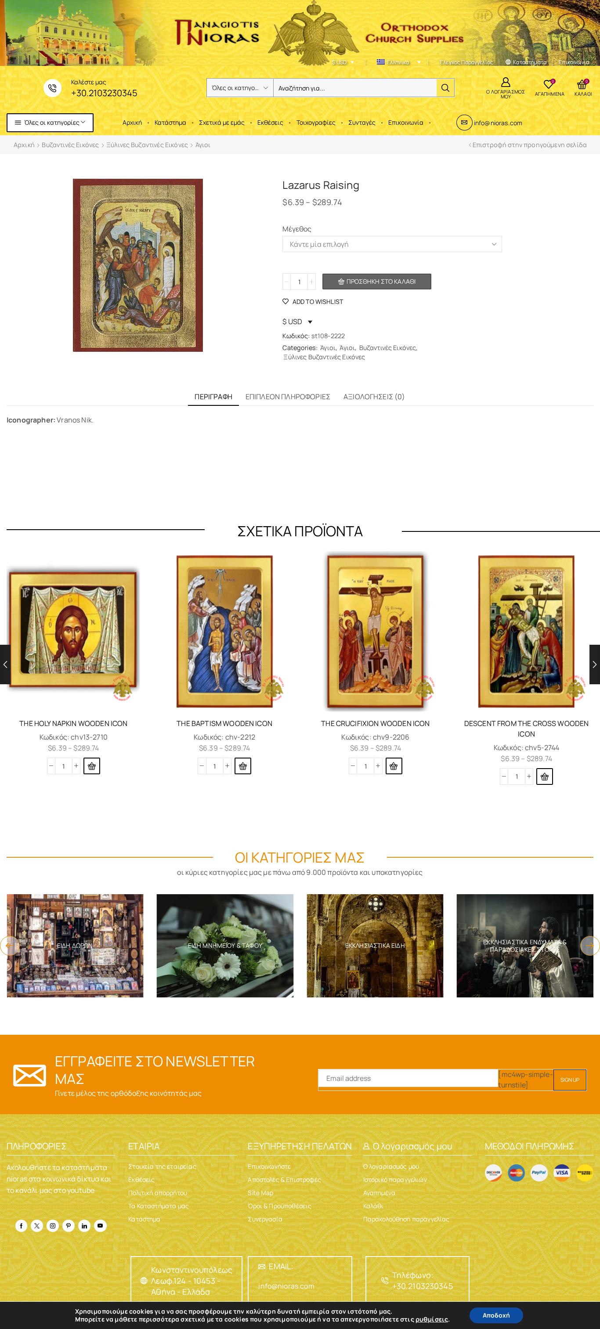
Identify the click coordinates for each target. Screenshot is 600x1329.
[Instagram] (53, 1226)
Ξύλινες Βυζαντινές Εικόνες (147, 145)
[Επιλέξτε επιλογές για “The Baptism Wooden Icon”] (243, 766)
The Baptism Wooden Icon (224, 723)
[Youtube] (100, 1226)
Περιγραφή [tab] (213, 396)
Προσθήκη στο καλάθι (381, 281)
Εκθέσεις (270, 122)
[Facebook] (21, 1226)
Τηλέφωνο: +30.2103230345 (422, 1280)
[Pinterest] (68, 1226)
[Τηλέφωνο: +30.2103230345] (385, 1280)
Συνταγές (362, 122)
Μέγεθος (296, 229)
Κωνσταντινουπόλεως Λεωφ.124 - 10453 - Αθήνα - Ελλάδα (191, 1280)
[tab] (213, 397)
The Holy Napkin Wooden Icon (73, 723)
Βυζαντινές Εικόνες (70, 145)
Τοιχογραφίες (316, 122)
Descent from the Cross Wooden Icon (526, 729)
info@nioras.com (498, 123)
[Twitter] (37, 1226)
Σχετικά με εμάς (222, 122)
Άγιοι (203, 145)
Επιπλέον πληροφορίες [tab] (288, 396)
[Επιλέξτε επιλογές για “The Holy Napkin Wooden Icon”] (91, 766)
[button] (10, 946)
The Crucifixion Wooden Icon (375, 723)
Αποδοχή (496, 1315)
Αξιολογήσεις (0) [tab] (374, 396)
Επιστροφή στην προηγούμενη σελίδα (530, 145)
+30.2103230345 (104, 93)
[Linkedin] (84, 1226)
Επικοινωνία (405, 122)
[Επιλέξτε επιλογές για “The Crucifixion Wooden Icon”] (394, 766)
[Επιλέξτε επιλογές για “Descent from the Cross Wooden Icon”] (544, 776)
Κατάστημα (170, 122)
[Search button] (445, 88)
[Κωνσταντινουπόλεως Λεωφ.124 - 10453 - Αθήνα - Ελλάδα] (144, 1280)
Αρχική (132, 122)
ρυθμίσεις (432, 1319)
